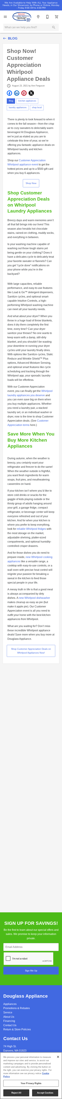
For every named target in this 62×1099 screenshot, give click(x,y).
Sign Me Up (31, 970)
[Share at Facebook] (9, 93)
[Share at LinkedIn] (16, 93)
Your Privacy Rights (31, 1083)
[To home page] (21, 16)
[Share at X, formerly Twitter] (31, 93)
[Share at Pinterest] (24, 93)
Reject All (16, 1093)
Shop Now (31, 183)
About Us (8, 1016)
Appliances (10, 1004)
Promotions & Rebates (16, 1008)
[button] (5, 17)
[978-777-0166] (47, 17)
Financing (9, 1021)
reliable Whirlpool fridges (31, 528)
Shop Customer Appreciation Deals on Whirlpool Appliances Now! (31, 651)
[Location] (38, 17)
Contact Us (9, 1025)
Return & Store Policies (17, 1029)
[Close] (58, 1057)
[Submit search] (53, 27)
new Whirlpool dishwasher (34, 597)
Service (7, 1012)
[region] (31, 1075)
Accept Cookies (45, 1093)
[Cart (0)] (57, 17)
